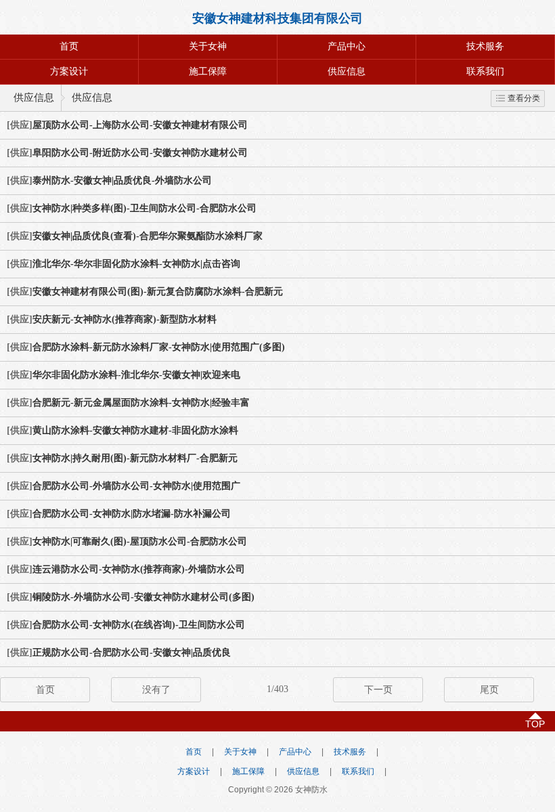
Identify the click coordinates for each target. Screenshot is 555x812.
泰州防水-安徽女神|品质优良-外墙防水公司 (122, 180)
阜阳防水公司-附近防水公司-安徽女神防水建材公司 (140, 153)
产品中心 (346, 46)
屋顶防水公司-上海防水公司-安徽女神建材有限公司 (140, 125)
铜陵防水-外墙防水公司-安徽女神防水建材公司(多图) (143, 597)
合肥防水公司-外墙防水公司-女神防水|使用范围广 (136, 486)
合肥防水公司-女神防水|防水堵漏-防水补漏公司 (131, 514)
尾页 (489, 690)
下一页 (378, 690)
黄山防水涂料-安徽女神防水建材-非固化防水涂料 (135, 430)
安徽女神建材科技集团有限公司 (277, 18)
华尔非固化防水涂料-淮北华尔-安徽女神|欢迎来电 (136, 375)
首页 (69, 46)
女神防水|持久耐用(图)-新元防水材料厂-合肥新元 (135, 458)
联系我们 (485, 71)
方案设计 (69, 71)
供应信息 (346, 71)
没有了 (156, 690)
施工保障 (208, 71)
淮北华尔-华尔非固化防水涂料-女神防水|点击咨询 (136, 264)
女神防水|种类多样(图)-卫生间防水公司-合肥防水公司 (144, 208)
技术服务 (485, 46)
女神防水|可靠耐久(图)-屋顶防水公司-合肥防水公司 (139, 541)
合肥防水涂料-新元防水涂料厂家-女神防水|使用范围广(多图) (158, 347)
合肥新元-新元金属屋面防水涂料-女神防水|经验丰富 (141, 403)
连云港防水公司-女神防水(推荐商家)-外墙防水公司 (138, 569)
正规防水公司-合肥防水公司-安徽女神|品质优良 (131, 652)
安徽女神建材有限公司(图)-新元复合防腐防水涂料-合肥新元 (157, 291)
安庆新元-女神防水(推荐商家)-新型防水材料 (124, 319)
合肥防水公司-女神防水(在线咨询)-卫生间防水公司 (138, 625)
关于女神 (208, 46)
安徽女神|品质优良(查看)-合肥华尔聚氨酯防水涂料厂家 (147, 236)
